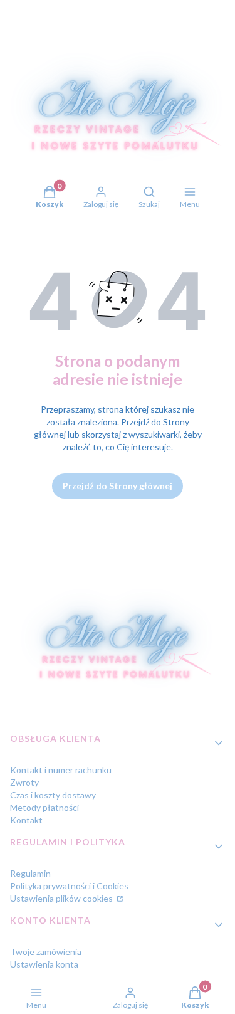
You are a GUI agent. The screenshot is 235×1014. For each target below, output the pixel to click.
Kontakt (26, 820)
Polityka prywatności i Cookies (69, 885)
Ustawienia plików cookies (62, 898)
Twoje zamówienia (45, 951)
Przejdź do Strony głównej (117, 485)
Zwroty (24, 782)
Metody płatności (44, 807)
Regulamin (30, 873)
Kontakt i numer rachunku (61, 769)
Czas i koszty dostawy (53, 795)
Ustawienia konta (44, 964)
